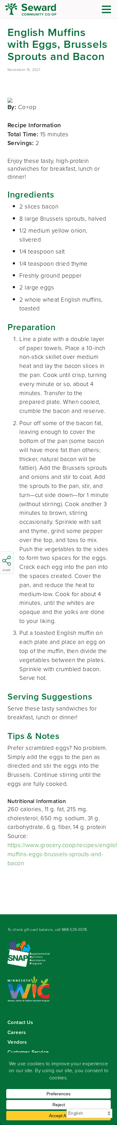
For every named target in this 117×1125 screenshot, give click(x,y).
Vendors (17, 1042)
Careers (16, 1032)
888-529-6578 (74, 929)
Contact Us (20, 1022)
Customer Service (28, 1052)
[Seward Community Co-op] (42, 9)
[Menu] (108, 10)
